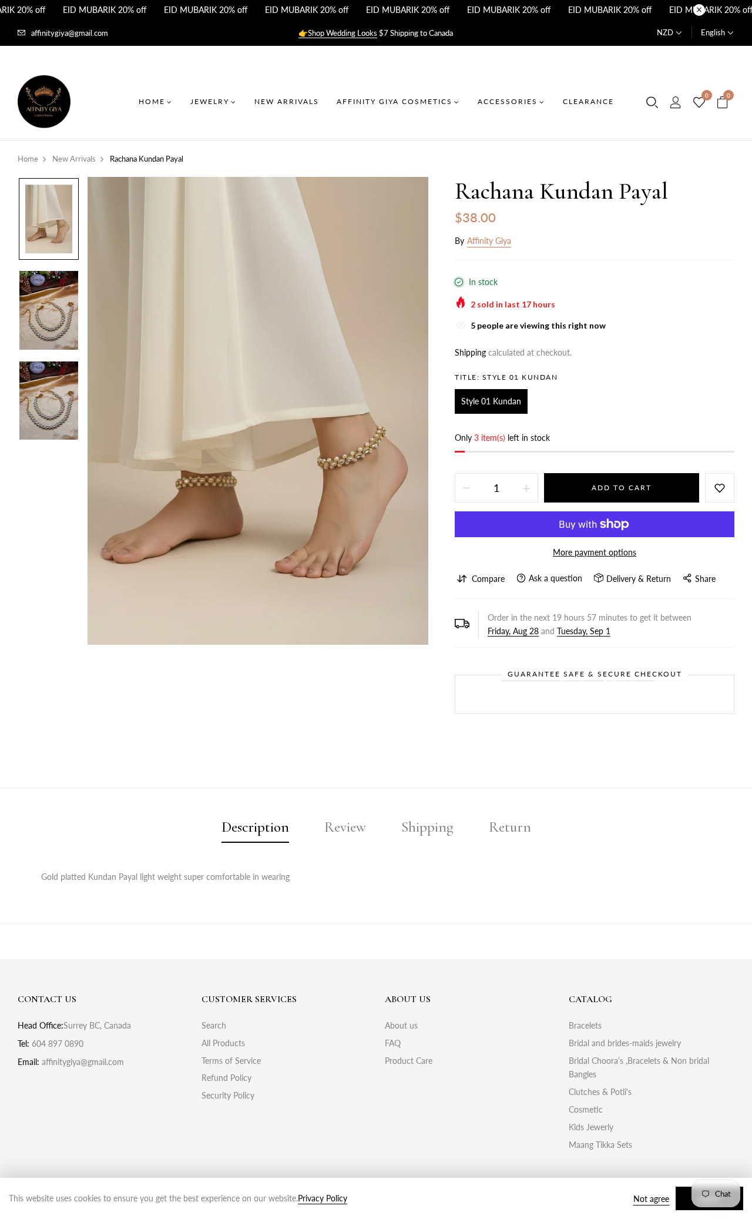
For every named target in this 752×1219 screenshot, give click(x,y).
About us (401, 1025)
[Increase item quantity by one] (526, 488)
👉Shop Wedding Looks (337, 33)
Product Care (408, 1061)
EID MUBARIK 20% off (104, 10)
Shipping (470, 352)
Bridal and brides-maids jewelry (625, 1043)
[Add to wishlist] (719, 488)
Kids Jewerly (591, 1127)
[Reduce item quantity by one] (466, 488)
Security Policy (228, 1095)
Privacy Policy (322, 1198)
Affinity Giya (489, 241)
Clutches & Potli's (600, 1092)
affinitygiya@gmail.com (69, 33)
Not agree (651, 1199)
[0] (699, 103)
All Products (223, 1043)
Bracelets (585, 1025)
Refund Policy (226, 1078)
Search (214, 1025)
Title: (506, 377)
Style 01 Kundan (491, 401)
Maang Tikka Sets (600, 1145)
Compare (488, 579)
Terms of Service (231, 1061)
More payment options (594, 552)
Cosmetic (586, 1109)
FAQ (393, 1043)
